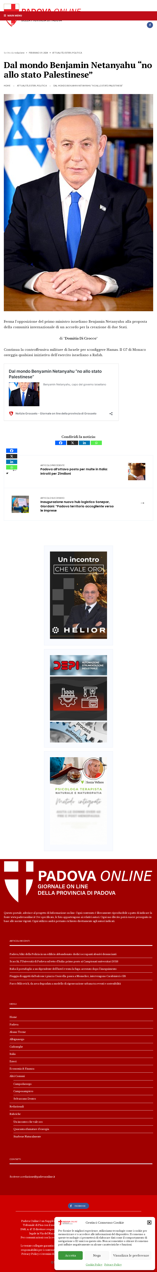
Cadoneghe (16, 1046)
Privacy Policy (113, 1264)
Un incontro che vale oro (28, 1121)
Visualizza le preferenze (131, 1255)
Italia (13, 1054)
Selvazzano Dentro (24, 1098)
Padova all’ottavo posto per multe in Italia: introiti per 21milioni (74, 470)
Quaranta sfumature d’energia (31, 1129)
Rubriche (15, 1114)
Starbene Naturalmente (27, 1136)
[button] (149, 1222)
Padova (14, 1024)
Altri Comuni (17, 1076)
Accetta (70, 1255)
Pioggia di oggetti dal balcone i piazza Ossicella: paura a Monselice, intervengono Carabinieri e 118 (68, 976)
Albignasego (17, 1039)
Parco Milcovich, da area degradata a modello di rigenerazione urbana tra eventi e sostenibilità (65, 983)
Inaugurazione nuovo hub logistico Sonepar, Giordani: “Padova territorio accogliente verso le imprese (77, 505)
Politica (77, 52)
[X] (72, 443)
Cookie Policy (94, 1264)
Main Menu (14, 15)
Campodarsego (22, 1084)
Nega (97, 1255)
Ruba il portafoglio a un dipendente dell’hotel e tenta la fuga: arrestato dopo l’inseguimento (63, 968)
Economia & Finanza (22, 1068)
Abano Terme (18, 1032)
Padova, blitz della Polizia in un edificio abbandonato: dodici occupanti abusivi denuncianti (63, 954)
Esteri (68, 52)
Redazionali (17, 1106)
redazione (19, 52)
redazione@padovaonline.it (38, 1176)
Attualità (58, 52)
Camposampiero (23, 1091)
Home (7, 85)
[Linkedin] (84, 443)
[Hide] (7, 473)
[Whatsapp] (96, 443)
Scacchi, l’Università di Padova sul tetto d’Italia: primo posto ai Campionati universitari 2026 (64, 961)
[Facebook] (150, 25)
